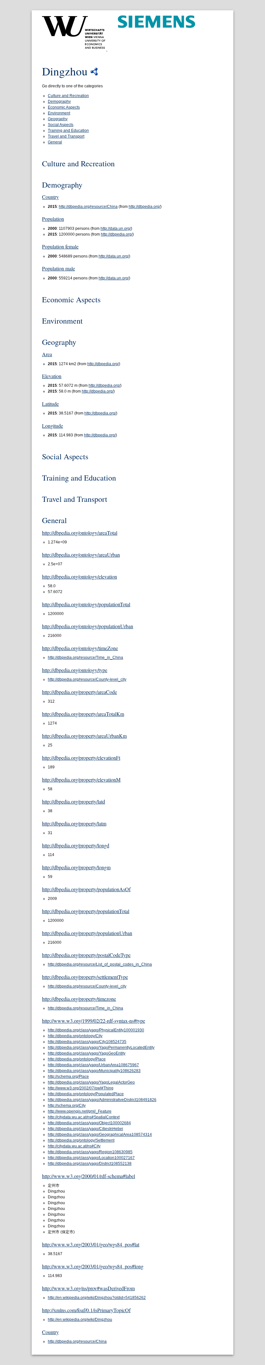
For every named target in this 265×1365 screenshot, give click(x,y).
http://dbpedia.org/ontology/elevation (79, 576)
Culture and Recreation (68, 95)
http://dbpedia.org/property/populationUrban (87, 933)
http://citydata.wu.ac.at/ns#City (74, 1146)
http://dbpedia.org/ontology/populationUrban (87, 626)
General (55, 142)
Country (50, 196)
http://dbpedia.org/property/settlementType (85, 976)
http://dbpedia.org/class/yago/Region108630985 (90, 1152)
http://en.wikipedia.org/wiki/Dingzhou (80, 1319)
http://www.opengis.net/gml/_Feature (79, 1111)
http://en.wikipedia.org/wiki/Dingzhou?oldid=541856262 (97, 1297)
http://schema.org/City (67, 1105)
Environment (59, 113)
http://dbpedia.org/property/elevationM (81, 779)
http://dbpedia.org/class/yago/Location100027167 (91, 1157)
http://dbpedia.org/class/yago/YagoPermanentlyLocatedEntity (101, 1047)
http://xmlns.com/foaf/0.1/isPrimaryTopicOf (86, 1310)
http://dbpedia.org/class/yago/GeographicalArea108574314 (100, 1134)
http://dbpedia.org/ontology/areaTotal (79, 532)
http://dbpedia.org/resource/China (88, 206)
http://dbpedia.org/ (144, 206)
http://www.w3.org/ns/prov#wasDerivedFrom (88, 1288)
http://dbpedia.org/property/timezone (79, 998)
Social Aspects (60, 124)
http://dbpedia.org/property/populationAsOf (86, 889)
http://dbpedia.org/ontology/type (74, 670)
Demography (59, 101)
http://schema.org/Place (68, 1076)
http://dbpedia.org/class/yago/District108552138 (90, 1163)
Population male (58, 268)
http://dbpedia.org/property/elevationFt (81, 757)
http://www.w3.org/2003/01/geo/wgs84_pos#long (92, 1266)
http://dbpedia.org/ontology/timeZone (80, 648)
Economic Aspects (64, 107)
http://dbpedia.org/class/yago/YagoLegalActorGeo (91, 1082)
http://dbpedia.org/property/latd (73, 801)
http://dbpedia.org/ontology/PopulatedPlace (86, 1094)
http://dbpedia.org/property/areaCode (79, 691)
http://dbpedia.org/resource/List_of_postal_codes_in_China (100, 964)
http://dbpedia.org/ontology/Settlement (81, 1140)
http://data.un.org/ (116, 228)
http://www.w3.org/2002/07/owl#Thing (80, 1088)
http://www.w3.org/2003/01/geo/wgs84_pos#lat (90, 1244)
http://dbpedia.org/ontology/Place (77, 1059)
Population (53, 218)
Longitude (52, 425)
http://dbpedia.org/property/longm (76, 867)
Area (47, 354)
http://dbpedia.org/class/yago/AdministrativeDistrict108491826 (102, 1099)
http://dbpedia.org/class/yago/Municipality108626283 (94, 1070)
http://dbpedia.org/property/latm (74, 823)
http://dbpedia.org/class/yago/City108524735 (87, 1041)
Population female (60, 246)
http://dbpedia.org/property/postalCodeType (86, 954)
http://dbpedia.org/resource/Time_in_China (85, 657)
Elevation (51, 376)
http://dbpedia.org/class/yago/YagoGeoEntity (86, 1053)
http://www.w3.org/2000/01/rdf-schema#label (88, 1176)
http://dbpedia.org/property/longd (75, 845)
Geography (58, 119)
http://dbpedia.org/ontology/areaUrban (81, 554)
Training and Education (68, 130)
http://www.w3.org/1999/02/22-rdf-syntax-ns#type (93, 1020)
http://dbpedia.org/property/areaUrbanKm (84, 735)
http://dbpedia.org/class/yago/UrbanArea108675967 (93, 1065)
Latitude (50, 403)
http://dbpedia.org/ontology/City (75, 1036)
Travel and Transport (66, 136)
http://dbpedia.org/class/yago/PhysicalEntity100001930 (96, 1030)
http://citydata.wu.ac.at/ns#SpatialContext (84, 1117)
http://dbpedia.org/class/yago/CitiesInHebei (85, 1128)
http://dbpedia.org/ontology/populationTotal (86, 604)
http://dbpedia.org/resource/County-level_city (87, 679)
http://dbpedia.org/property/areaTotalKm (83, 713)
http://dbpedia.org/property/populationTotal (85, 911)
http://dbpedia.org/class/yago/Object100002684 (89, 1123)
